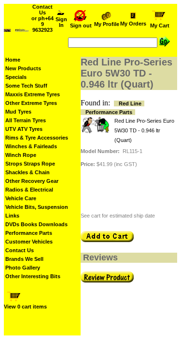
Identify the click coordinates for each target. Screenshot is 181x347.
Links (12, 215)
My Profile (106, 24)
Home (12, 60)
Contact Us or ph (42, 18)
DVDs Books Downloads (36, 224)
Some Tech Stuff (26, 86)
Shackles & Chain (27, 172)
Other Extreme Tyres (31, 103)
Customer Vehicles (29, 241)
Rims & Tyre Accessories (36, 138)
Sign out (81, 25)
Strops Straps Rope (30, 164)
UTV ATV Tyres (23, 129)
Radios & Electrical (29, 190)
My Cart (159, 25)
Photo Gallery (22, 267)
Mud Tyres (18, 112)
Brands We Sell (24, 259)
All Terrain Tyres (25, 120)
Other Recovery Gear (31, 181)
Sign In (61, 22)
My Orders (133, 23)
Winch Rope (20, 155)
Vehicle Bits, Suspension (36, 207)
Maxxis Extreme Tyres (32, 94)
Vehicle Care (20, 198)
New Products (23, 68)
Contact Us (19, 250)
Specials (16, 77)
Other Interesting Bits (32, 276)
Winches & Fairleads (31, 146)
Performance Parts (28, 233)
